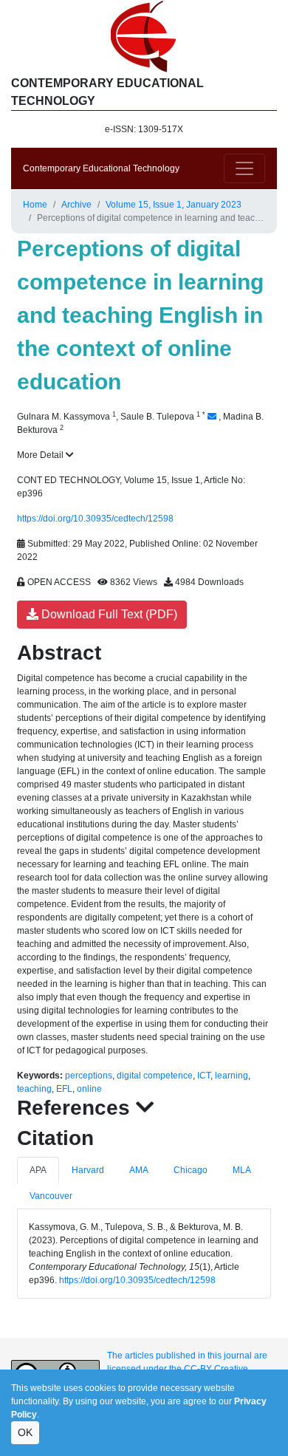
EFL (64, 1089)
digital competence (155, 1075)
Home (35, 204)
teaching (34, 1089)
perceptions (88, 1075)
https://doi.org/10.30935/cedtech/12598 (95, 518)
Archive (76, 204)
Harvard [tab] (88, 1170)
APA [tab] (38, 1170)
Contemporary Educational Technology (101, 168)
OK (25, 1432)
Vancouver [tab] (51, 1196)
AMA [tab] (138, 1170)
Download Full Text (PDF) (107, 614)
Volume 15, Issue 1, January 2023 (173, 204)
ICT (203, 1075)
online (89, 1089)
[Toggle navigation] (244, 168)
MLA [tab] (242, 1170)
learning (231, 1075)
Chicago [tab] (191, 1170)
